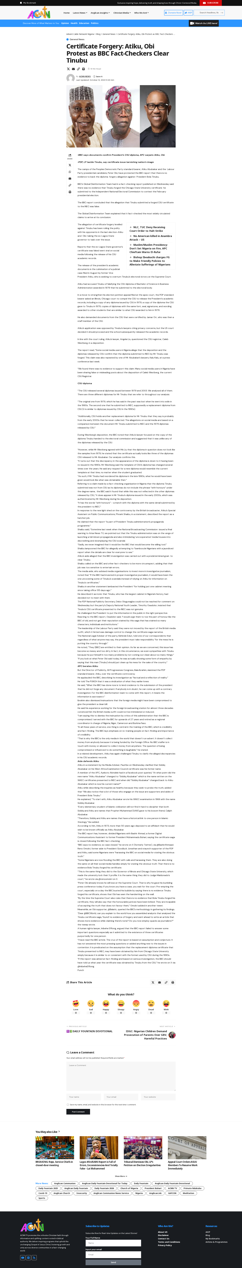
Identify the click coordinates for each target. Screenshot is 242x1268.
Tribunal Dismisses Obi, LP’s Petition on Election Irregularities (142, 1163)
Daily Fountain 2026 (104, 1188)
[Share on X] (68, 69)
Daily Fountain (141, 1183)
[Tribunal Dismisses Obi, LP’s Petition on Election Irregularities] (143, 1147)
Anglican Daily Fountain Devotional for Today (104, 1183)
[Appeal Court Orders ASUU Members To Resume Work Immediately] (187, 1147)
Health (74, 23)
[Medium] (28, 1257)
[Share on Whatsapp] (70, 171)
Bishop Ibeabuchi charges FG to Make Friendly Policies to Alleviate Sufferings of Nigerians (150, 261)
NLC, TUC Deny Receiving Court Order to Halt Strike (147, 228)
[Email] (73, 69)
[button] (78, 69)
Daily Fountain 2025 (48, 1188)
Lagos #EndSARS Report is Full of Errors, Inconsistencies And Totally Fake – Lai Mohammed (99, 1165)
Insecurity (81, 1193)
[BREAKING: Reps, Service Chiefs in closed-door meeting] (55, 1147)
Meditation (188, 1193)
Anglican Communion (64, 1183)
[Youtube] (22, 1257)
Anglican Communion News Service (111, 1193)
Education (84, 23)
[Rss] (34, 1257)
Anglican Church (62, 1193)
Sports (42, 1198)
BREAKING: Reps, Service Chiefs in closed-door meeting (54, 1163)
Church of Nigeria (129, 1188)
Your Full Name (93, 1238)
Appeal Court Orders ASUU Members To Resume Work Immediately (182, 1165)
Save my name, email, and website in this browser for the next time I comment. (103, 1104)
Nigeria (139, 1193)
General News (77, 39)
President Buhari (153, 1188)
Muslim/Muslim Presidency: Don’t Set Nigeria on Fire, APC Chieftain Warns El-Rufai (149, 248)
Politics (94, 23)
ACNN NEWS (85, 76)
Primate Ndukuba (192, 1188)
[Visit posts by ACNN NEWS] (70, 78)
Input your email (94, 1249)
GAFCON (172, 1193)
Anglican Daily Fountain (76, 1188)
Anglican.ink (155, 1193)
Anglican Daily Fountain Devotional (172, 1183)
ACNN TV (172, 1188)
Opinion (65, 23)
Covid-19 (43, 1193)
